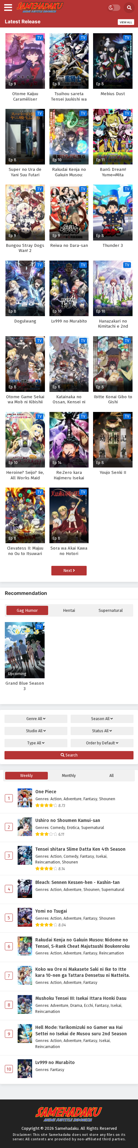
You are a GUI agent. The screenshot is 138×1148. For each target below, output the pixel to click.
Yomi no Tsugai (51, 911)
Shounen (107, 798)
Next (68, 570)
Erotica (73, 827)
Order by (100, 743)
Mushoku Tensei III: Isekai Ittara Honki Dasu (80, 998)
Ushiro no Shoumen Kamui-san (67, 820)
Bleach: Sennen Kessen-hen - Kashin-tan (77, 882)
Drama (76, 1005)
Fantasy (90, 798)
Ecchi (88, 1005)
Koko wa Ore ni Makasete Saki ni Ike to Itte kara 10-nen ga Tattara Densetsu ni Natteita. (82, 972)
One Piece (45, 791)
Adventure (73, 798)
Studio (34, 731)
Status (100, 731)
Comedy (57, 827)
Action (56, 798)
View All (126, 22)
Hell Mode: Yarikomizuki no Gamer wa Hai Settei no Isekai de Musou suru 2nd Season (81, 1031)
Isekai (101, 856)
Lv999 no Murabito (55, 1062)
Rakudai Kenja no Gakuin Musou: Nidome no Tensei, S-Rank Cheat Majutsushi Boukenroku (82, 943)
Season (100, 719)
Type (34, 743)
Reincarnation (47, 862)
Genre (34, 719)
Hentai (69, 610)
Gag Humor (27, 610)
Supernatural (111, 610)
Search (71, 755)
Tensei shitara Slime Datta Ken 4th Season (80, 849)
